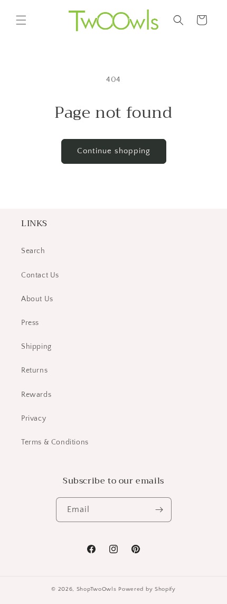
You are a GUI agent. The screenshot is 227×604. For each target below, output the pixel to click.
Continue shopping (113, 150)
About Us (37, 299)
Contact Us (40, 275)
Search (33, 251)
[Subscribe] (159, 509)
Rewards (36, 395)
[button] (21, 20)
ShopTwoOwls (97, 589)
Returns (34, 370)
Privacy (33, 418)
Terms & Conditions (55, 442)
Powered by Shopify (147, 589)
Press (30, 323)
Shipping (36, 346)
